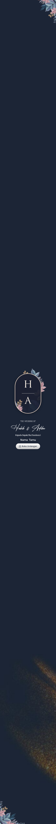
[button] (28, 446)
